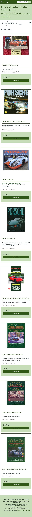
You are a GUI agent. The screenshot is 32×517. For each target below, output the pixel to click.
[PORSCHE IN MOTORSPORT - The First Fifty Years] (16, 104)
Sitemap (28, 510)
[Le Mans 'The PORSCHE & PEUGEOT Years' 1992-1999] (16, 452)
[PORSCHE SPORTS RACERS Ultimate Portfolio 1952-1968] (16, 281)
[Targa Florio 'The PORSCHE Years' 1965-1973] (16, 338)
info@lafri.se (20, 510)
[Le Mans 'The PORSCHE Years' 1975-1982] (16, 395)
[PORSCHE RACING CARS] (16, 162)
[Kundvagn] (7, 2)
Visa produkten (16, 80)
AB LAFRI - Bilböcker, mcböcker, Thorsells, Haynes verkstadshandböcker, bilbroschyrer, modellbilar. (16, 11)
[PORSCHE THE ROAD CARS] (16, 222)
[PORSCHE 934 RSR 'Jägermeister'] (16, 48)
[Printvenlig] (30, 22)
